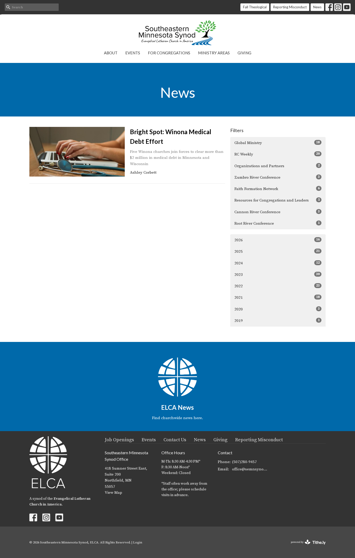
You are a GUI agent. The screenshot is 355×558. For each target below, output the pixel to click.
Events (132, 52)
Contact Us (174, 440)
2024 (277, 263)
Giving (244, 52)
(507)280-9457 (244, 461)
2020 (277, 309)
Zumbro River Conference (277, 177)
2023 (277, 274)
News (317, 7)
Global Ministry (277, 142)
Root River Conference (277, 223)
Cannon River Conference (277, 212)
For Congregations (169, 52)
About (110, 52)
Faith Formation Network (277, 188)
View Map (113, 492)
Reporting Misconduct (290, 7)
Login (137, 542)
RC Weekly (277, 154)
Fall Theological (255, 7)
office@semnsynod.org (250, 469)
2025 (277, 251)
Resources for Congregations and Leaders (277, 200)
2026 (277, 240)
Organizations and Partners (277, 165)
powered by (305, 547)
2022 (277, 286)
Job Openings (119, 440)
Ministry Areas (214, 52)
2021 (277, 297)
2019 (277, 320)
